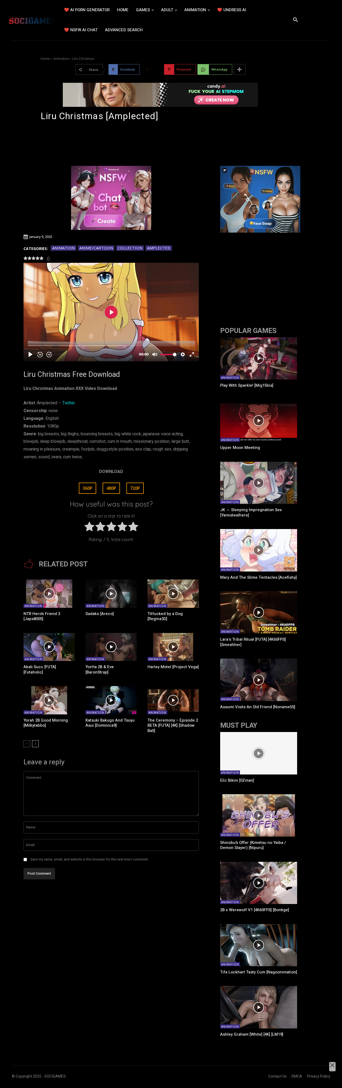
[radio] (89, 528)
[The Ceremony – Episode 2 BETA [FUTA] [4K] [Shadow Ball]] (173, 700)
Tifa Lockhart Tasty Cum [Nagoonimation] (258, 972)
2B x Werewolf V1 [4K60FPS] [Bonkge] (254, 910)
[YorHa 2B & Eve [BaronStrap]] (111, 647)
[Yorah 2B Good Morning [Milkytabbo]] (49, 700)
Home (45, 58)
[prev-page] (27, 743)
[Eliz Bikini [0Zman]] (258, 753)
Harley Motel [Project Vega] (173, 667)
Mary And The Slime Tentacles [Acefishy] (258, 577)
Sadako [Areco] (100, 614)
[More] (240, 69)
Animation (61, 58)
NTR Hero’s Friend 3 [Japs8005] (42, 616)
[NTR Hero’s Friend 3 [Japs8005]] (49, 594)
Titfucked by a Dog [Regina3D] (165, 616)
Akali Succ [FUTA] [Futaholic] (40, 669)
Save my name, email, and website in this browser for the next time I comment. (89, 859)
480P (111, 488)
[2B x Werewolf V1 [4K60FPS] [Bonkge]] (258, 883)
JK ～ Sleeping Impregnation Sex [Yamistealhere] (251, 512)
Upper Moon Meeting (240, 448)
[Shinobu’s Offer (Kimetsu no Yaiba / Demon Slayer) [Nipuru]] (258, 815)
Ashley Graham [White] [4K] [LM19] (251, 1034)
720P (135, 488)
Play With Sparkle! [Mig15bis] (246, 385)
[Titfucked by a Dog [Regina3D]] (173, 594)
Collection (130, 248)
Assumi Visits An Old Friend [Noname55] (257, 707)
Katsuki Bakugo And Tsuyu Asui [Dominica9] (110, 723)
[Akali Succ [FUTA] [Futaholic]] (49, 647)
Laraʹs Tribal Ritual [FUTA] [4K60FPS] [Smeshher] (253, 642)
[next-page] (35, 743)
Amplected (158, 248)
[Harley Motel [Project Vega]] (173, 647)
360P (87, 488)
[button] (295, 20)
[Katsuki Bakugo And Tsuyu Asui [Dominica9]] (111, 700)
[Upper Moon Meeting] (258, 421)
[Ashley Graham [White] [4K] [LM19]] (258, 1007)
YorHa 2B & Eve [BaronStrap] (100, 669)
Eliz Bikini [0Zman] (237, 780)
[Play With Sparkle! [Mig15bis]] (258, 358)
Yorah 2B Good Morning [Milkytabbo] (46, 723)
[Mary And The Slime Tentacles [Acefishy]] (258, 550)
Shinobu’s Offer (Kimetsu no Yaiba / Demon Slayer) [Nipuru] (253, 845)
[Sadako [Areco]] (111, 594)
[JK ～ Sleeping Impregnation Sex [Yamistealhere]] (258, 483)
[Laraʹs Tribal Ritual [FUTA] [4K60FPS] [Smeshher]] (258, 612)
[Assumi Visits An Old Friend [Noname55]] (258, 680)
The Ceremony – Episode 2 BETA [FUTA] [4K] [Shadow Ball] (172, 725)
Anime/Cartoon (96, 248)
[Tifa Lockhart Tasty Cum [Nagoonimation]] (258, 945)
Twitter (68, 403)
